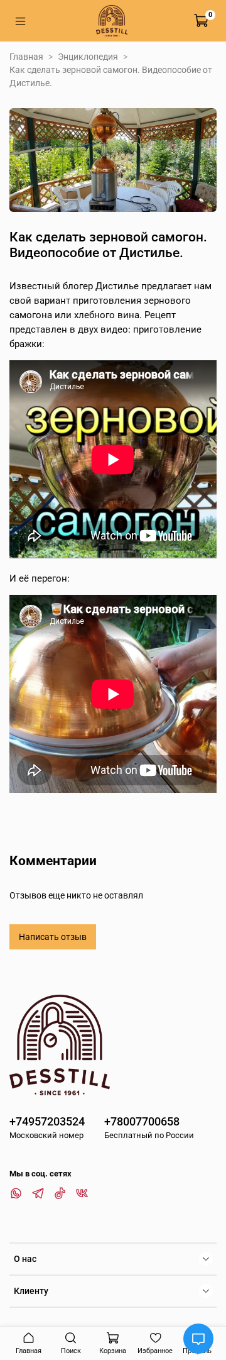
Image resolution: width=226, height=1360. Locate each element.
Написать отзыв (53, 937)
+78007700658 (142, 1121)
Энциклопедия (88, 57)
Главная (26, 57)
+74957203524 (47, 1121)
